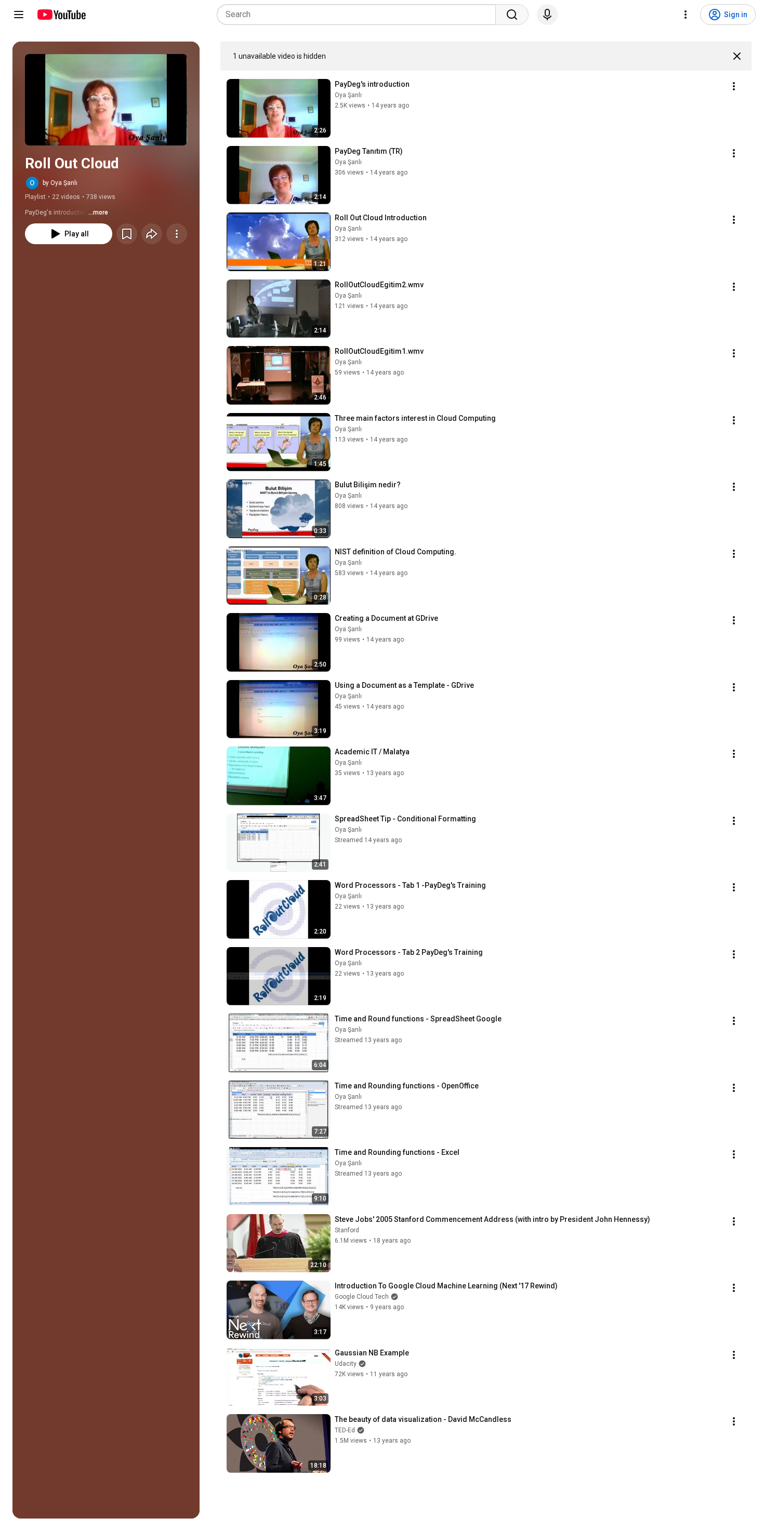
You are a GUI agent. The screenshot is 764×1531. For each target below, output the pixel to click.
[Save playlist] (126, 233)
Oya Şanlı (348, 95)
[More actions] (176, 233)
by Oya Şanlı (60, 183)
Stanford (347, 1230)
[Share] (151, 233)
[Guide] (18, 14)
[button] (106, 99)
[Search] (512, 14)
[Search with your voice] (547, 14)
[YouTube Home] (61, 14)
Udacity (346, 1363)
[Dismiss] (737, 56)
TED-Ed (345, 1430)
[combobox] (359, 14)
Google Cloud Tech (362, 1296)
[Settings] (685, 14)
